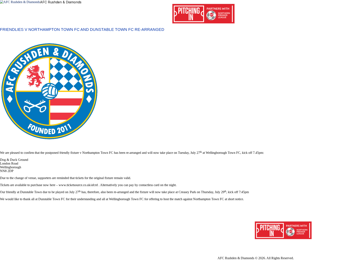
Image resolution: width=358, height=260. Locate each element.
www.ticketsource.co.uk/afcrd (78, 185)
